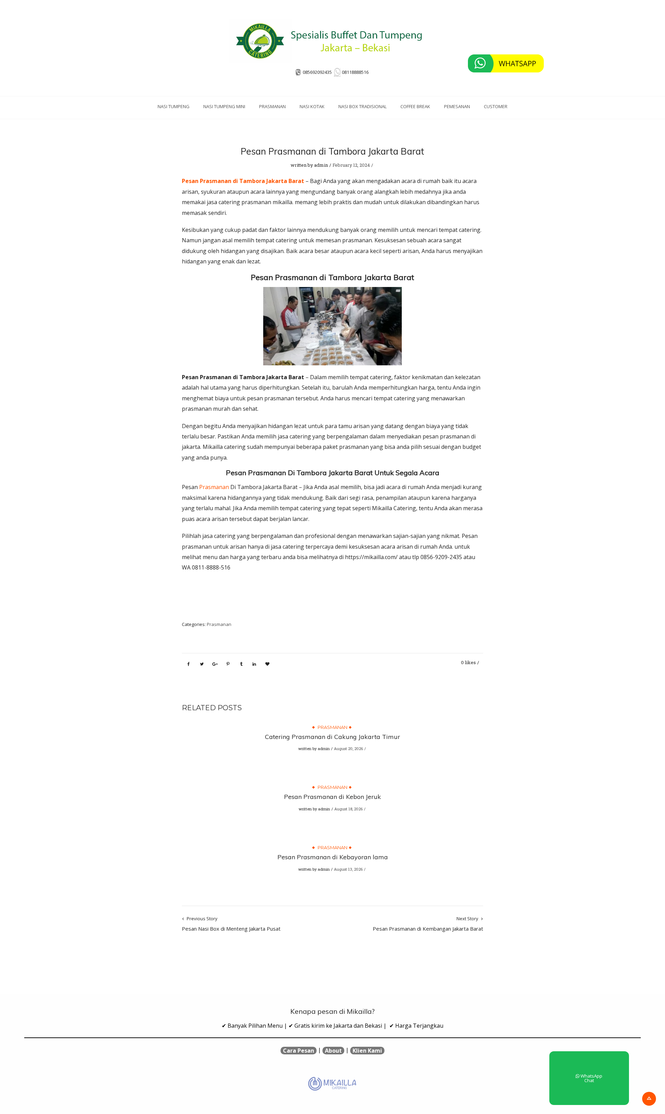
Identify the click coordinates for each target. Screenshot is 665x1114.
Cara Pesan (298, 1050)
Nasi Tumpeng (173, 106)
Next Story (428, 924)
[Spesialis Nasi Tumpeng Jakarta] (332, 41)
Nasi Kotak (312, 106)
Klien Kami (367, 1050)
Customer (495, 106)
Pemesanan (457, 106)
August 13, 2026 (348, 869)
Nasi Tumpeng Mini (224, 106)
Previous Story (231, 924)
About (333, 1050)
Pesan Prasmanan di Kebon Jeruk (332, 797)
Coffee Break (415, 106)
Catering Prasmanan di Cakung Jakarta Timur (332, 737)
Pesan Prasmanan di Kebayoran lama (332, 857)
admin (321, 165)
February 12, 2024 (351, 165)
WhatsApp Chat (590, 1078)
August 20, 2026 (348, 748)
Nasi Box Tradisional (362, 106)
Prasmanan (272, 106)
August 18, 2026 (348, 808)
